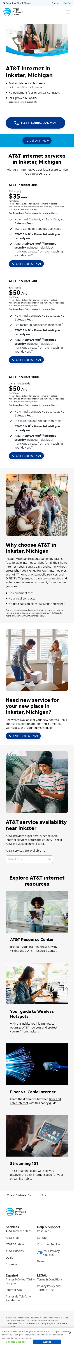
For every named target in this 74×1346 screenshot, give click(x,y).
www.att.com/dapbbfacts (44, 213)
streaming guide (26, 1170)
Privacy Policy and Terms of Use (49, 1288)
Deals (9, 1257)
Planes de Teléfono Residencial (18, 1298)
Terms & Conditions (50, 1279)
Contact (42, 1237)
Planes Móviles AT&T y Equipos (20, 1281)
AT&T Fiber (13, 1237)
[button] (49, 859)
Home (9, 1194)
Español (67, 3)
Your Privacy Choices (51, 1252)
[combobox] (25, 859)
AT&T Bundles (15, 1251)
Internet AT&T (15, 1290)
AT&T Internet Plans (18, 1231)
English (55, 3)
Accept (47, 1341)
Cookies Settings (16, 1341)
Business (11, 1264)
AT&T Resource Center (41, 950)
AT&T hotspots (31, 1027)
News (40, 1261)
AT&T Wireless (15, 1244)
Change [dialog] (27, 3)
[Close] (70, 1333)
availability (22, 1194)
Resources (43, 1231)
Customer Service (48, 1244)
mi (34, 1194)
